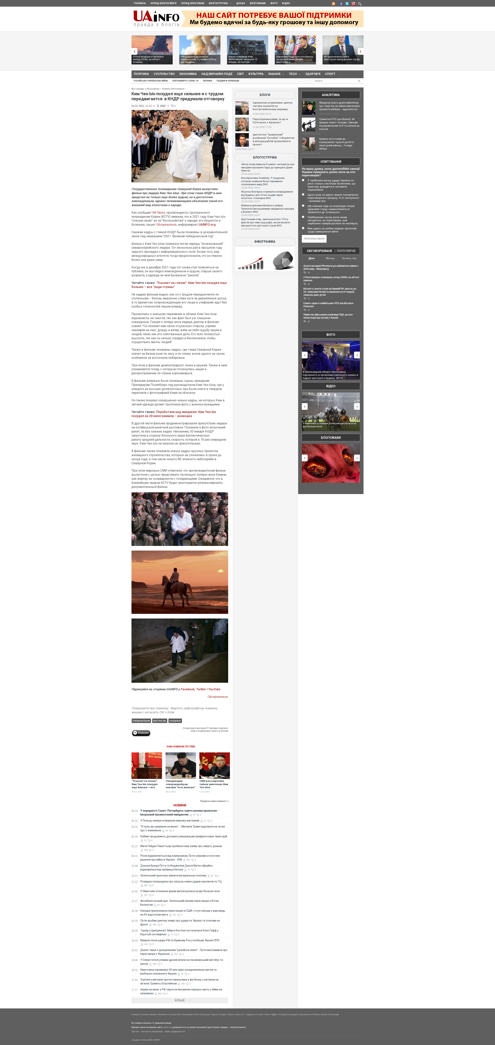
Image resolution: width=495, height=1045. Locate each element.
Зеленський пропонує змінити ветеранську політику (173, 875)
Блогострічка (217, 4)
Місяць (330, 258)
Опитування (330, 162)
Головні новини (148, 1014)
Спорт (330, 74)
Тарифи (207, 81)
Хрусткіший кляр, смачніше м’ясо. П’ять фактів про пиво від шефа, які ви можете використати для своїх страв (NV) (265, 222)
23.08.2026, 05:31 (250, 187)
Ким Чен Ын (159, 721)
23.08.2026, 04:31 (250, 215)
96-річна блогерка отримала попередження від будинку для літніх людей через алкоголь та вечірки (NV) (267, 195)
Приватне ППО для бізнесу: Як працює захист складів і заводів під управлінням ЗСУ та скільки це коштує (339, 124)
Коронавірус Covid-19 (185, 81)
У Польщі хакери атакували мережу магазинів (169, 820)
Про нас (135, 1031)
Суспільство (164, 74)
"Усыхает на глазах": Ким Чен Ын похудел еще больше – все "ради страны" (145, 785)
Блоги (265, 95)
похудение (175, 721)
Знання (273, 74)
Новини (179, 805)
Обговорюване (319, 251)
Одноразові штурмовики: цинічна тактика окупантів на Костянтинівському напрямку (272, 106)
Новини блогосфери (173, 88)
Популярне (346, 251)
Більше (180, 1000)
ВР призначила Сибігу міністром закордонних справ (342, 58)
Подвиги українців (228, 81)
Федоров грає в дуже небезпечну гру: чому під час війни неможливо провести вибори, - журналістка (339, 106)
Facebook (187, 689)
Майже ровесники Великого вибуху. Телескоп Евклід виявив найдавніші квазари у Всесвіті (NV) (267, 208)
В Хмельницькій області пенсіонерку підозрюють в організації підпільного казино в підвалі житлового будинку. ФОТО (325, 374)
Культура (256, 74)
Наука (214, 1014)
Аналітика (331, 95)
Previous (133, 51)
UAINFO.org (207, 224)
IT (244, 1014)
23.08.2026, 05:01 (250, 201)
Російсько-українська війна (151, 81)
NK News (158, 212)
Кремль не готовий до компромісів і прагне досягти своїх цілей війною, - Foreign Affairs (336, 143)
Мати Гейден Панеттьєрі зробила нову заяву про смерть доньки (181, 846)
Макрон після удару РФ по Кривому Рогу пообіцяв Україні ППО (179, 940)
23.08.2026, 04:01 (250, 229)
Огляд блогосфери (163, 3)
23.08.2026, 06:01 (250, 174)
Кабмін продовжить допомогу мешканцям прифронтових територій (183, 836)
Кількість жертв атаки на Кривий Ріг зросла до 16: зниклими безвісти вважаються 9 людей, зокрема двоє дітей (329, 291)
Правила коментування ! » (214, 801)
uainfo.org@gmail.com (174, 1031)
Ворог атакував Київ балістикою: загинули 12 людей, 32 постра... (243, 59)
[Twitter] (346, 4)
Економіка (188, 74)
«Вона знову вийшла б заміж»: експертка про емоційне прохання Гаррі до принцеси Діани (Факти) (267, 167)
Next (361, 51)
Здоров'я (312, 74)
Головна (140, 3)
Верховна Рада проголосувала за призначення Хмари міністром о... (294, 59)
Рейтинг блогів (319, 1014)
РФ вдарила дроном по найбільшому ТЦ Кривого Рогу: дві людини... (199, 59)
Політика (141, 74)
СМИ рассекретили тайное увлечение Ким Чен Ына (214, 784)
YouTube (214, 689)
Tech (292, 74)
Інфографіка (264, 241)
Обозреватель (166, 224)
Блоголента (305, 1014)
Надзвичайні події (216, 74)
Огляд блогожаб (192, 3)
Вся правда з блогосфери (145, 88)
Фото (273, 3)
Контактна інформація (152, 1031)
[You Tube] (353, 4)
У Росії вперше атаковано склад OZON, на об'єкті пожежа (148, 59)
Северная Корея (141, 721)
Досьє (240, 3)
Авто (238, 1014)
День (312, 258)
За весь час (349, 258)
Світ (240, 74)
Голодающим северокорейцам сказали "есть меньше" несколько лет (180, 785)
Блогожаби (258, 3)
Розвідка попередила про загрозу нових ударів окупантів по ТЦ (181, 881)
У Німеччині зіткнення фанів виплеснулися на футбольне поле (180, 891)
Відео (286, 3)
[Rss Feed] (333, 4)
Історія (222, 1014)
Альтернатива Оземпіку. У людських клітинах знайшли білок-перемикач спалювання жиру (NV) (262, 181)
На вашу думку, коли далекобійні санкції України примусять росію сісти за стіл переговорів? (331, 172)
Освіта (231, 1014)
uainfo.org (167, 1027)
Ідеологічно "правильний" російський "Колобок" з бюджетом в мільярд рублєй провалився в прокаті (273, 139)
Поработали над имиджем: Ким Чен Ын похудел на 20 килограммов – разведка (173, 414)
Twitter (201, 689)
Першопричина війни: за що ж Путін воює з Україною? (270, 121)
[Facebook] (340, 4)
